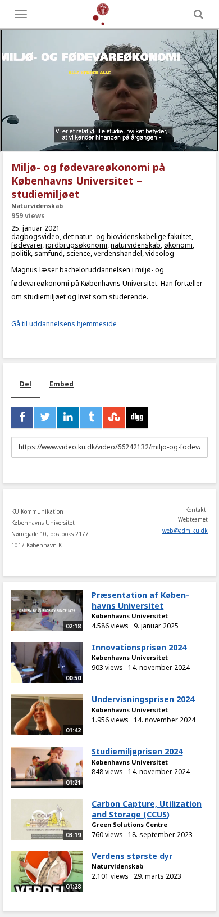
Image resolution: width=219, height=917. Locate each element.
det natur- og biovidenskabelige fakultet (127, 236)
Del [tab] (25, 384)
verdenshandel (118, 253)
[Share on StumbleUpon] (114, 417)
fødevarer (26, 245)
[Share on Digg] (137, 417)
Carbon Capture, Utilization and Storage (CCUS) (147, 809)
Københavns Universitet (130, 616)
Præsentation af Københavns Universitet (140, 600)
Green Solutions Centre (129, 824)
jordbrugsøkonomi (76, 245)
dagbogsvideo (35, 236)
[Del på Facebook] (22, 417)
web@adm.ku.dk (185, 530)
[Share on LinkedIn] (68, 417)
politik (21, 253)
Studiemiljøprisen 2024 (137, 751)
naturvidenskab (136, 245)
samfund (48, 253)
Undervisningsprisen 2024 (143, 699)
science (78, 253)
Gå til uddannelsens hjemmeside (64, 324)
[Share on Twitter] (45, 417)
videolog (159, 253)
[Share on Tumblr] (91, 417)
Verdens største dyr (132, 856)
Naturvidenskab (37, 205)
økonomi (178, 245)
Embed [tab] (61, 384)
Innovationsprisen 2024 (139, 647)
